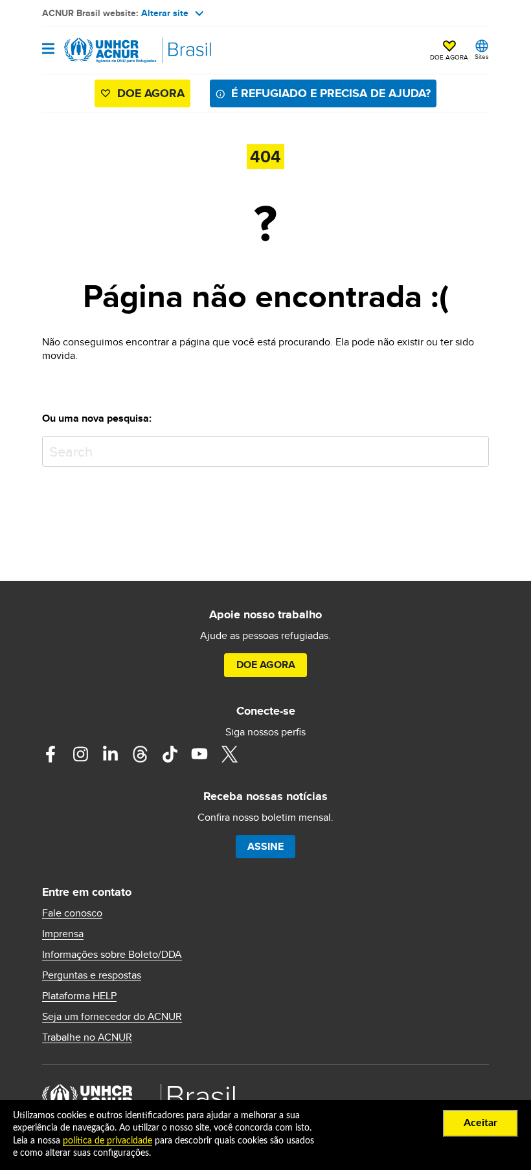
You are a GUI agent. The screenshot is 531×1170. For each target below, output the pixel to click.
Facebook (50, 754)
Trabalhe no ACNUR (87, 1037)
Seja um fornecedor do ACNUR (112, 1017)
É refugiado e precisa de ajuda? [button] (331, 93)
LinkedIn (110, 754)
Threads (139, 754)
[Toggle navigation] (48, 49)
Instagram (80, 754)
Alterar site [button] (164, 12)
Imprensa (63, 934)
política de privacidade (107, 1140)
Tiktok (169, 754)
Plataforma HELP (79, 996)
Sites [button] (482, 56)
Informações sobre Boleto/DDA (112, 955)
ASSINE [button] (265, 846)
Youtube (199, 754)
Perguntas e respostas (91, 975)
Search (476, 448)
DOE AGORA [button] (449, 56)
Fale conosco (72, 913)
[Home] (108, 50)
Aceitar (480, 1123)
